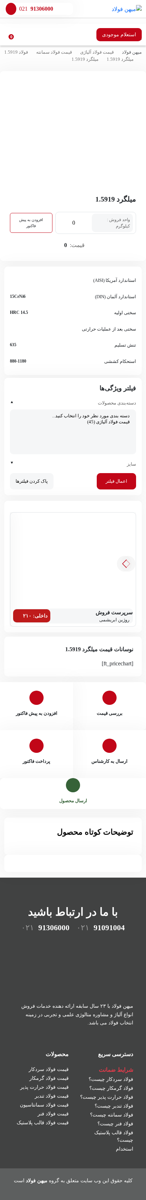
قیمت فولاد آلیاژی (97, 52)
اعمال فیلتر (116, 481)
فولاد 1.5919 (16, 52)
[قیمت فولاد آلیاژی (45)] (73, 422)
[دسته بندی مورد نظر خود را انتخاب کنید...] (73, 416)
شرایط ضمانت (116, 1070)
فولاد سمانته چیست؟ (111, 1115)
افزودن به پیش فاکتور (31, 223)
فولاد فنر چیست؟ (115, 1123)
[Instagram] (93, 944)
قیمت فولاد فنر (53, 1113)
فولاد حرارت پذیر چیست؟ (106, 1097)
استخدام (124, 1149)
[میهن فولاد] (127, 8)
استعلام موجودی (119, 34)
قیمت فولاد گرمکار (49, 1078)
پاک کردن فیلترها (32, 481)
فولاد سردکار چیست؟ (111, 1079)
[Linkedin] (73, 944)
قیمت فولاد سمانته (54, 52)
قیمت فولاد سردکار (49, 1069)
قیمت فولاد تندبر (52, 1096)
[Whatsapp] (31, 944)
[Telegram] (52, 944)
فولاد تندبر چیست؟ (114, 1106)
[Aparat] (114, 944)
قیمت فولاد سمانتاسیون (44, 1105)
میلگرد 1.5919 (120, 59)
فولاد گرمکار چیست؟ (111, 1088)
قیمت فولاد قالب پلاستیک (43, 1122)
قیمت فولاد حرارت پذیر (44, 1087)
